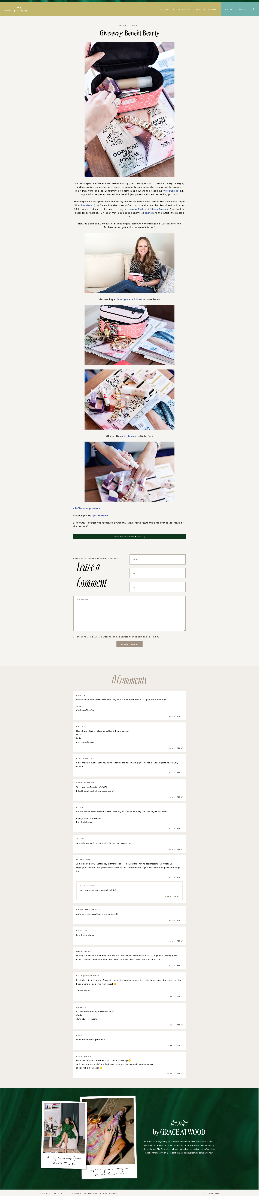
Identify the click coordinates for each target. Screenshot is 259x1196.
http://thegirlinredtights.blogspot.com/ (95, 791)
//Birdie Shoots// (84, 990)
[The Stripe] (21, 9)
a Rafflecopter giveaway (86, 508)
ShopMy (212, 9)
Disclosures (75, 1193)
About (228, 9)
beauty (136, 25)
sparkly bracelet (128, 436)
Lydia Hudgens (100, 515)
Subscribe (165, 9)
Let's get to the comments (128, 537)
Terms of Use (45, 1193)
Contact (242, 9)
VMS (212, 1193)
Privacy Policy (60, 1193)
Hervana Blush (135, 209)
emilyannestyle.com (85, 742)
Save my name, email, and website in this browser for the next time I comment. (118, 637)
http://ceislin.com (84, 822)
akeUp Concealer (160, 209)
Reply (180, 716)
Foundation (87, 205)
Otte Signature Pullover (130, 299)
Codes (198, 9)
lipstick (149, 212)
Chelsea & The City (85, 710)
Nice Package (171, 190)
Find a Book (182, 9)
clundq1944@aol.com (86, 1019)
